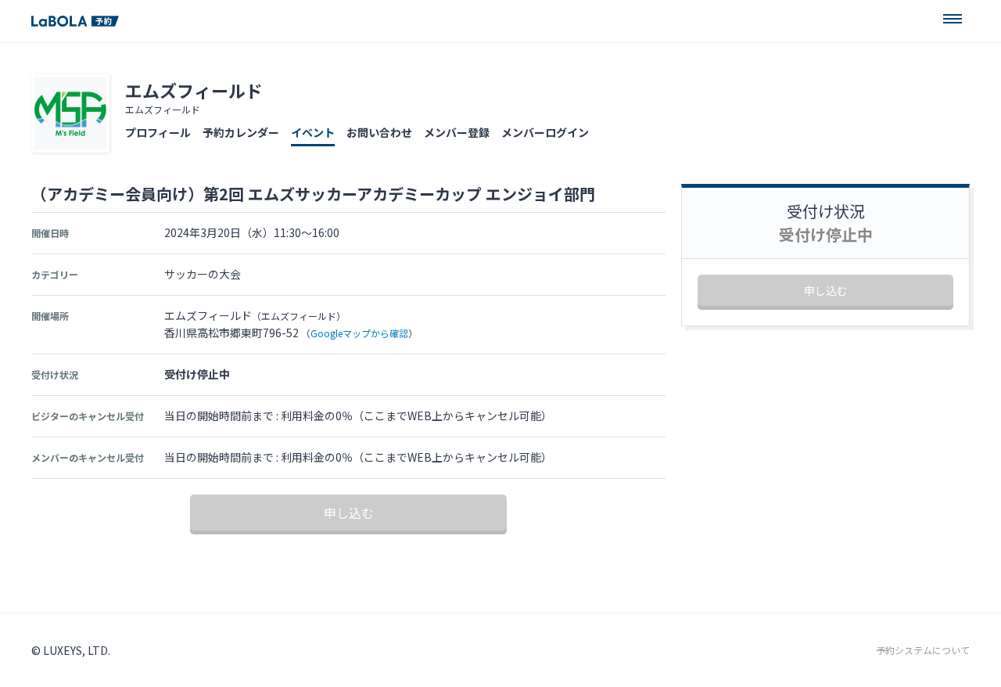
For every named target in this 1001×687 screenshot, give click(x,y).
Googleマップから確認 (359, 333)
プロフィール (158, 132)
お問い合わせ (379, 132)
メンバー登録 (457, 132)
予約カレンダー (241, 132)
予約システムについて (923, 650)
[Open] (952, 19)
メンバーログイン (545, 132)
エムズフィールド (194, 90)
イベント (313, 132)
